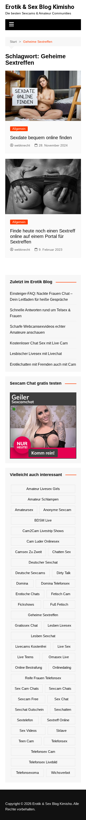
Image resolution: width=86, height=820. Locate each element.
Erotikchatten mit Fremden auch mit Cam (43, 364)
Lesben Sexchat (43, 636)
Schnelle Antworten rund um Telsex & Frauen (40, 313)
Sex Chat (61, 699)
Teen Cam (26, 741)
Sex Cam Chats (27, 688)
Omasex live (59, 657)
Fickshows (26, 604)
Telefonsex (59, 741)
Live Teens (25, 657)
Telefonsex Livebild (43, 762)
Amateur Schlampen (43, 499)
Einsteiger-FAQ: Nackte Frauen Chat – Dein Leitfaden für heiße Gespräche (41, 296)
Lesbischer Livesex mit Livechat (36, 354)
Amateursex (24, 510)
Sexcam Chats (60, 688)
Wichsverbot (60, 773)
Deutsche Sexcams (30, 573)
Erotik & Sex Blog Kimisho (39, 6)
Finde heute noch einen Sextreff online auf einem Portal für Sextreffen (42, 236)
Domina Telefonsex (55, 583)
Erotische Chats (28, 594)
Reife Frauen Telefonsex (43, 678)
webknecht (22, 145)
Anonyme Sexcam (57, 510)
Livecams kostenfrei (30, 646)
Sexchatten (62, 709)
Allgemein (18, 128)
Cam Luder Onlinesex (43, 541)
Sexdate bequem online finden (41, 137)
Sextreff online (58, 720)
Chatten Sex (61, 552)
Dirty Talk (64, 573)
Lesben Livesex (59, 625)
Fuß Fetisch (59, 604)
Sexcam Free (28, 699)
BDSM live (43, 520)
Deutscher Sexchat (43, 562)
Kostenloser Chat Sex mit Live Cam (39, 343)
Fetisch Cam (60, 594)
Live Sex (64, 646)
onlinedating (62, 667)
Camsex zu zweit (28, 552)
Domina (22, 583)
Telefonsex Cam (43, 751)
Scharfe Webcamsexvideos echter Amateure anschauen (37, 329)
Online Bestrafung (28, 667)
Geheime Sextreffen (43, 615)
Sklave (61, 730)
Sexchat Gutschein (29, 709)
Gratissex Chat (26, 625)
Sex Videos (28, 730)
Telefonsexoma (27, 773)
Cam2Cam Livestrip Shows (43, 531)
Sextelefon (25, 720)
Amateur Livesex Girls (43, 489)
